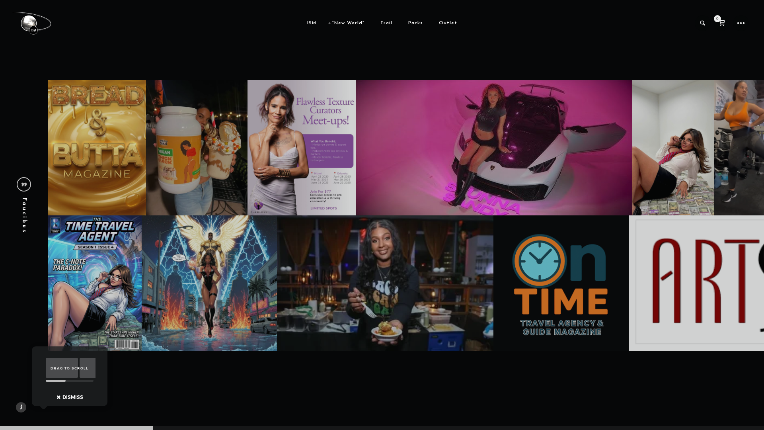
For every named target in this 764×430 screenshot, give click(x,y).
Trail (386, 23)
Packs (415, 23)
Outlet (448, 23)
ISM (311, 23)
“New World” (348, 23)
